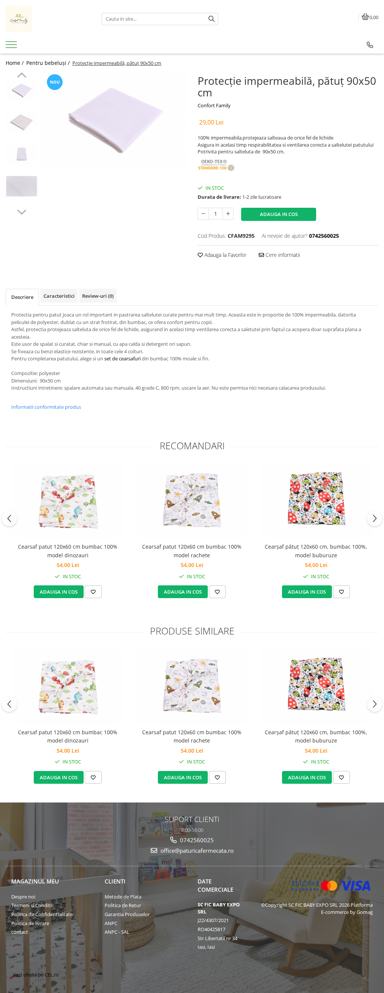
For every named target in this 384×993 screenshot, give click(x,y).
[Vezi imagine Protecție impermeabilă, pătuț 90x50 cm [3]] (21, 186)
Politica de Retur (123, 905)
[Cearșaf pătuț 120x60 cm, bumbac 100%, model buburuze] (316, 501)
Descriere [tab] (22, 297)
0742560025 (196, 840)
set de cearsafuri (122, 358)
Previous (21, 76)
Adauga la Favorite (224, 254)
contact (19, 931)
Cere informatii (282, 254)
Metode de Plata (123, 896)
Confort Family (214, 105)
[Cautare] (211, 19)
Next (21, 211)
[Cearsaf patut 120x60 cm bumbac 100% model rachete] (192, 501)
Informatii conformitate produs (46, 407)
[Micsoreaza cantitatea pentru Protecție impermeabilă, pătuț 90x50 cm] (203, 214)
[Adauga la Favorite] (93, 591)
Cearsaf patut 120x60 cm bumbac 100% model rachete (192, 550)
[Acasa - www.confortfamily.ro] (48, 19)
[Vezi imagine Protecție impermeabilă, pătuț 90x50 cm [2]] (21, 154)
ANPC (111, 923)
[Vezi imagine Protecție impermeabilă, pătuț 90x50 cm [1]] (21, 122)
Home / (15, 62)
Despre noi (23, 896)
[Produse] (12, 46)
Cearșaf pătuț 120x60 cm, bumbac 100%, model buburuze (316, 550)
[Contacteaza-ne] (370, 45)
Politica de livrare (30, 923)
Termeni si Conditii (31, 905)
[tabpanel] (113, 120)
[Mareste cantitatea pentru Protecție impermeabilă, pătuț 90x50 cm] (228, 214)
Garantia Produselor (127, 914)
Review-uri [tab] (98, 295)
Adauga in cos (279, 214)
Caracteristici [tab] (59, 295)
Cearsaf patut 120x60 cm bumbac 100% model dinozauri (67, 550)
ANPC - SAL (117, 931)
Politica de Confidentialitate (42, 914)
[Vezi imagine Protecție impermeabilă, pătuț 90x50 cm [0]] (21, 90)
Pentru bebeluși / (48, 62)
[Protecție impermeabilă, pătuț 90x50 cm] (113, 120)
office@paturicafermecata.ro (196, 850)
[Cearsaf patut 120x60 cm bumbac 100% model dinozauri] (68, 501)
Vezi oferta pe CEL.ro (36, 974)
